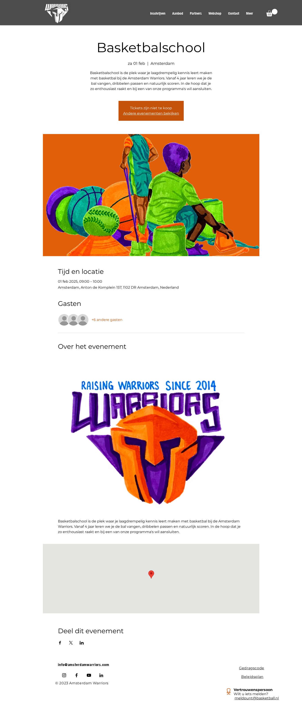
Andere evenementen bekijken (151, 113)
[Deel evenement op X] (71, 643)
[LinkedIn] (101, 675)
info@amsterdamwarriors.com (83, 664)
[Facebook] (76, 675)
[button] (177, 13)
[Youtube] (89, 675)
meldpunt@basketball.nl (257, 698)
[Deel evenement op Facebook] (60, 643)
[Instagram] (64, 675)
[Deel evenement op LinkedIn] (82, 643)
